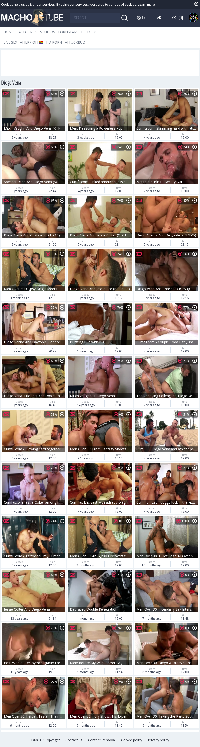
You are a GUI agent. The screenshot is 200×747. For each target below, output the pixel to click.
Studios (47, 32)
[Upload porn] (160, 17)
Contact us (73, 740)
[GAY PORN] (193, 17)
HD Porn (54, 42)
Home (8, 32)
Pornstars (68, 32)
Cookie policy (131, 740)
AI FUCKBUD (75, 42)
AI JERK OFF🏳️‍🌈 (31, 42)
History (88, 32)
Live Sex (10, 42)
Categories (27, 32)
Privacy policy (158, 740)
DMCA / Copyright (45, 740)
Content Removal (102, 740)
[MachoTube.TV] (32, 18)
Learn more (146, 4)
